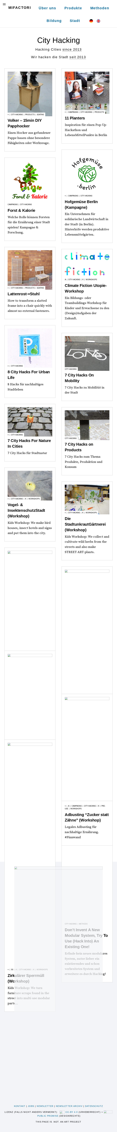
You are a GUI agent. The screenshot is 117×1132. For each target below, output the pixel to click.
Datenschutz (94, 1106)
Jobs (31, 1106)
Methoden (99, 8)
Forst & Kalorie (21, 210)
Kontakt (19, 1106)
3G (12, 970)
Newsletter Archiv (69, 1106)
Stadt (75, 21)
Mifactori (19, 8)
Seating (40, 115)
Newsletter (45, 1106)
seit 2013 (77, 57)
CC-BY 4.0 (72, 1112)
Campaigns (73, 112)
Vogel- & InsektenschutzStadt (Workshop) (26, 510)
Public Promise (47, 1116)
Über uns (47, 8)
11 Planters (75, 118)
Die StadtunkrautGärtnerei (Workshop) (85, 524)
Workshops (91, 280)
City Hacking (17, 115)
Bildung (54, 21)
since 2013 (72, 49)
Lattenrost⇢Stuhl (24, 294)
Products (30, 115)
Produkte (73, 8)
